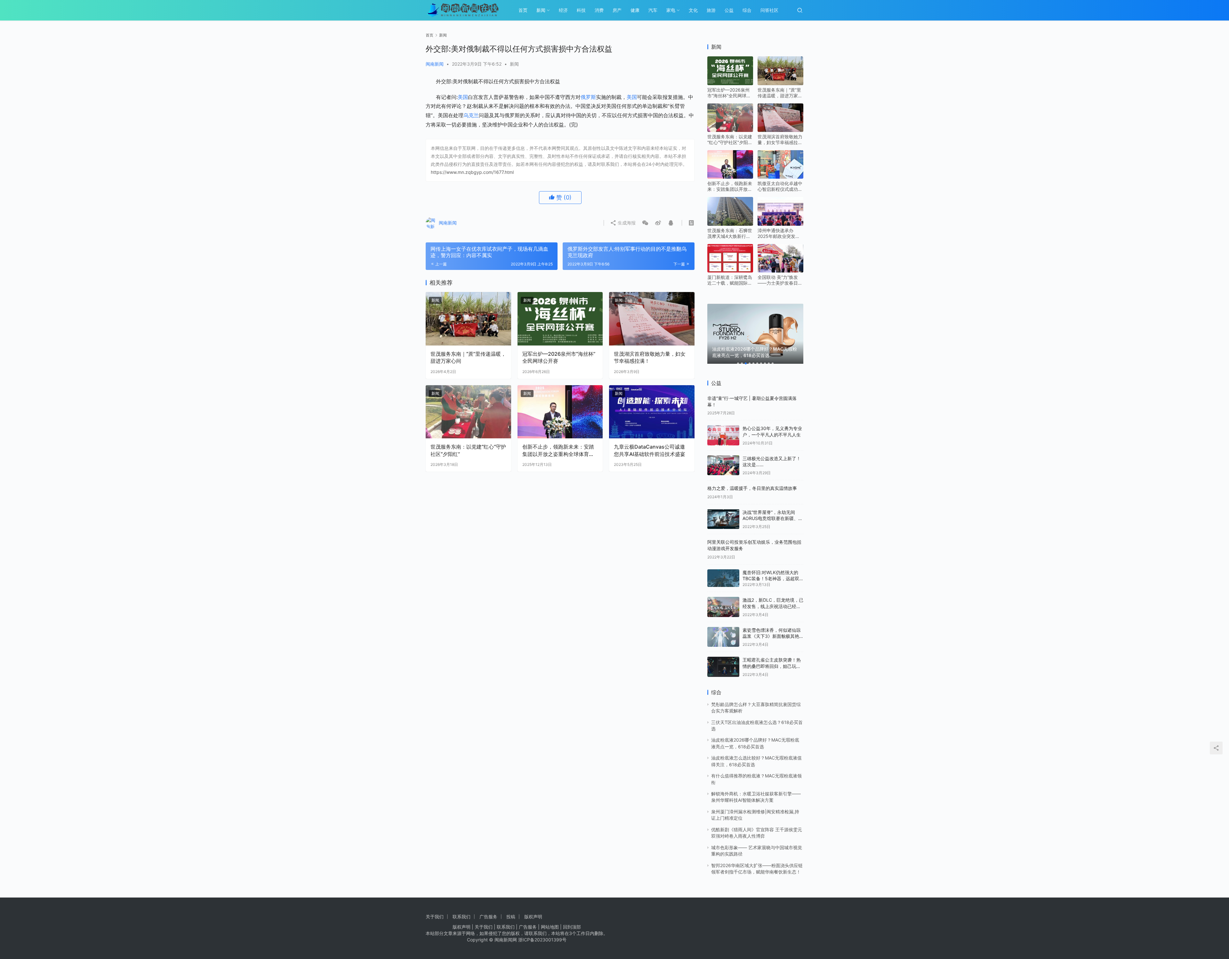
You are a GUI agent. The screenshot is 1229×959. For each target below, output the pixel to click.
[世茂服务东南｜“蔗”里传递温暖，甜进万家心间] (468, 318)
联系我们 (461, 916)
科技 (581, 10)
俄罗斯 (588, 97)
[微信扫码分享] (645, 223)
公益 (729, 10)
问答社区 (769, 10)
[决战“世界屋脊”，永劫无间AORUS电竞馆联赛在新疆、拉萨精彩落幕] (723, 519)
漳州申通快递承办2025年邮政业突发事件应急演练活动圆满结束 (780, 233)
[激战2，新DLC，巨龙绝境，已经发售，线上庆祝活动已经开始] (723, 607)
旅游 (711, 10)
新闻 (540, 10)
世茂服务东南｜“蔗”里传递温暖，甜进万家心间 (468, 357)
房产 (617, 10)
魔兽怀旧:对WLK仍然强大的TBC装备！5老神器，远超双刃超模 (771, 579)
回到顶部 (572, 927)
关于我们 (435, 916)
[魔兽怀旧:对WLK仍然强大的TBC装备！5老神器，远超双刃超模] (723, 578)
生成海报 (626, 222)
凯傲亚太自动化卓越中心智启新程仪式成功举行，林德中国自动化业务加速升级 (780, 186)
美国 (463, 97)
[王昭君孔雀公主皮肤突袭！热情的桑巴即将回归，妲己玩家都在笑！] (723, 667)
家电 (670, 10)
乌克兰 (471, 115)
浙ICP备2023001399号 (542, 939)
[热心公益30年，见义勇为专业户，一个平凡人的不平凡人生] (723, 435)
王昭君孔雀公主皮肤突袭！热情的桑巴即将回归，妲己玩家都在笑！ (772, 666)
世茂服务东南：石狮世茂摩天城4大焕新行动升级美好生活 (729, 233)
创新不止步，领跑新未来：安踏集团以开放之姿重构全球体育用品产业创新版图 (558, 450)
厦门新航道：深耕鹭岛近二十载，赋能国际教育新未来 (729, 280)
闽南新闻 (435, 64)
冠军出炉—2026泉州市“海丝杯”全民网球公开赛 (558, 357)
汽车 (652, 10)
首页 (522, 10)
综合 (747, 10)
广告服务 (488, 916)
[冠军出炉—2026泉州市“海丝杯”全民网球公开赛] (560, 318)
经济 (563, 10)
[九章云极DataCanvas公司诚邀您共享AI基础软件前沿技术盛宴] (652, 412)
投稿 (510, 916)
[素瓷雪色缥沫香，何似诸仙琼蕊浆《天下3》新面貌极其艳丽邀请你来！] (723, 637)
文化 (693, 10)
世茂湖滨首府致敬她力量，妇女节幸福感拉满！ (650, 357)
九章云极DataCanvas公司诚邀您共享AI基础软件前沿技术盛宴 (649, 450)
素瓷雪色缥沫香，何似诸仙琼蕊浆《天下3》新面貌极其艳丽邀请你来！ (772, 636)
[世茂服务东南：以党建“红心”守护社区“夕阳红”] (468, 412)
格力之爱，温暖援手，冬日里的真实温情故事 (752, 488)
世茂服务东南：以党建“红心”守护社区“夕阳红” (468, 450)
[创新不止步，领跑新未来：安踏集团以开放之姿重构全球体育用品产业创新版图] (560, 412)
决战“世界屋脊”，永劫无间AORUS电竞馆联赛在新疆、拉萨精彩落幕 (773, 518)
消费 (599, 10)
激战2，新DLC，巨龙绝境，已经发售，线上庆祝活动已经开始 (773, 606)
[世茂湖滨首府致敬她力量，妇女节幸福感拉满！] (652, 318)
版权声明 (533, 916)
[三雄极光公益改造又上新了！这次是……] (723, 465)
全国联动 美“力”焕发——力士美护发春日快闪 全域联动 (780, 280)
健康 (635, 10)
